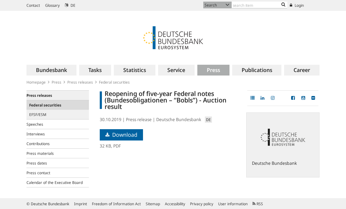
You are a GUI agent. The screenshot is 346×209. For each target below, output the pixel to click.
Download (124, 134)
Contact (33, 5)
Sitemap (153, 203)
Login (299, 5)
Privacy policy (201, 203)
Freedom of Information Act (116, 203)
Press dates (36, 163)
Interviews (35, 133)
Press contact (38, 172)
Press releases (80, 82)
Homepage (36, 82)
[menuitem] (51, 70)
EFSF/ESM (37, 114)
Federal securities (114, 82)
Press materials (40, 153)
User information (233, 203)
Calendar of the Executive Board (54, 182)
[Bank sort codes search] (283, 5)
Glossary (52, 5)
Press (56, 82)
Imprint (80, 203)
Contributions (38, 143)
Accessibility (175, 203)
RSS (259, 203)
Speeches (34, 124)
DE (72, 5)
